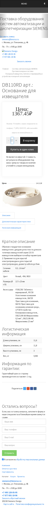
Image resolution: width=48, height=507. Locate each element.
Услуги (13, 476)
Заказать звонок (24, 61)
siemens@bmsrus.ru (10, 39)
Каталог (5, 476)
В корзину (29, 140)
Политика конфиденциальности (30, 504)
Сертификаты (8, 472)
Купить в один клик (22, 149)
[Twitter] (24, 388)
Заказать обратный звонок (13, 498)
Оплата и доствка (9, 468)
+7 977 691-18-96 (8, 57)
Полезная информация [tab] (11, 228)
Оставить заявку (7, 36)
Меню (24, 3)
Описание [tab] (6, 215)
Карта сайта (8, 504)
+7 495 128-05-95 (8, 54)
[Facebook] (31, 388)
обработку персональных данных (30, 459)
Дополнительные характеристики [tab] (16, 221)
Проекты (21, 476)
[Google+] (28, 388)
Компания (6, 465)
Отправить (9, 453)
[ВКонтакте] (35, 388)
